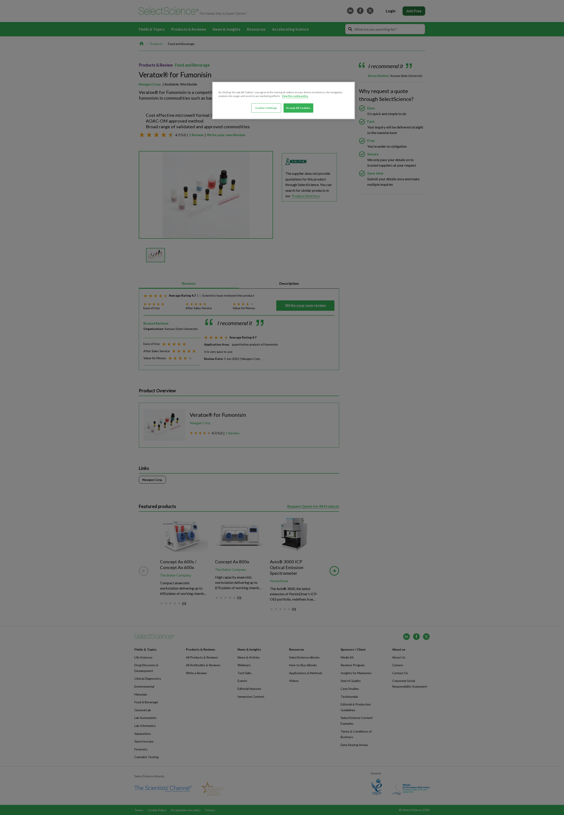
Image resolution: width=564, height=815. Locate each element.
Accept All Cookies (298, 107)
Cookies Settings (266, 107)
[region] (283, 100)
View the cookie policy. (295, 96)
